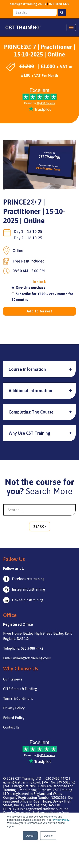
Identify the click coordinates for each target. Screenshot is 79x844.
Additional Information (30, 390)
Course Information (27, 369)
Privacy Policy (61, 819)
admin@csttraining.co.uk (22, 782)
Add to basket (39, 311)
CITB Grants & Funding (20, 689)
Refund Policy (13, 718)
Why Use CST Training (29, 433)
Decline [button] (48, 835)
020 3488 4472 (59, 4)
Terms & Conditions (18, 698)
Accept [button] (30, 835)
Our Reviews (12, 679)
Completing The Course (31, 412)
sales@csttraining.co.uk (28, 4)
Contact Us (11, 727)
